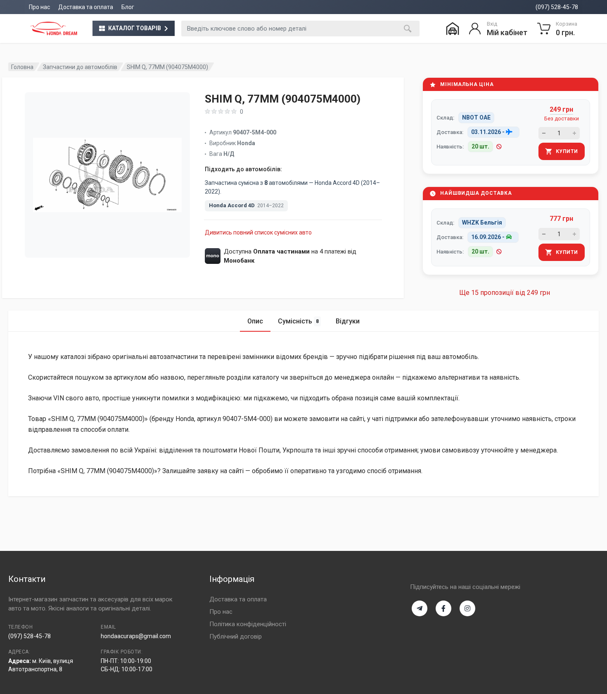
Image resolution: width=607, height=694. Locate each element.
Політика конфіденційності (247, 624)
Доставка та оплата (85, 7)
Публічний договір (235, 636)
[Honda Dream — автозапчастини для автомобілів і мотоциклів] (54, 28)
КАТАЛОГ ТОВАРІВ (134, 28)
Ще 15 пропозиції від (504, 293)
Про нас (39, 7)
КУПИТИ (567, 151)
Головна (22, 67)
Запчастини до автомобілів (80, 67)
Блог (127, 7)
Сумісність (298, 321)
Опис (255, 321)
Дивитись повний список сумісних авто (258, 232)
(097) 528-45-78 (557, 7)
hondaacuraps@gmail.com (136, 636)
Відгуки (348, 321)
